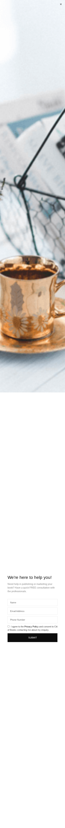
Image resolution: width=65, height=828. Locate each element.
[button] (61, 4)
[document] (32, 414)
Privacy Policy (31, 626)
